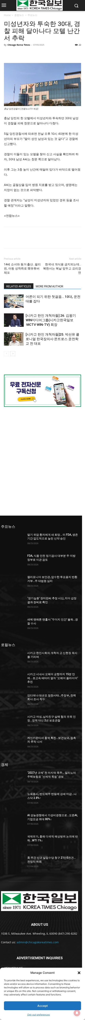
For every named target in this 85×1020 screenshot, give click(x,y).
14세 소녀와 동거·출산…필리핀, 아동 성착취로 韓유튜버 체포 (22, 268)
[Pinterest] (26, 54)
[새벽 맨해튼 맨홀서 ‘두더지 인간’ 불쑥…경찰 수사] (12, 626)
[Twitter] (17, 54)
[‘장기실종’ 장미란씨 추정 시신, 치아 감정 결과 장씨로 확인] (12, 604)
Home (7, 15)
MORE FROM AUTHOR (49, 286)
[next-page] (12, 353)
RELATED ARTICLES (18, 286)
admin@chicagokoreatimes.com (38, 942)
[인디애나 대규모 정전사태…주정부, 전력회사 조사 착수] (12, 702)
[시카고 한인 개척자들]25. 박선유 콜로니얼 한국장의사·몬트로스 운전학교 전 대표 (52, 338)
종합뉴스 (19, 15)
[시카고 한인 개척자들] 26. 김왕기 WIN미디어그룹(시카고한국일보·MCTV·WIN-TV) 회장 (51, 320)
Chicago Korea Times (19, 44)
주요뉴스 (32, 15)
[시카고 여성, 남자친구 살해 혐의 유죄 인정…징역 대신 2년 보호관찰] (12, 723)
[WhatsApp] (35, 54)
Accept (42, 1006)
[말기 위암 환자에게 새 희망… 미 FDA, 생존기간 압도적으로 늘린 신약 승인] (12, 541)
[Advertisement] (42, 460)
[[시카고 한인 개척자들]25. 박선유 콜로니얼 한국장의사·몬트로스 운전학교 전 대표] (14, 339)
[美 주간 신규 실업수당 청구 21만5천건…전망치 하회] (12, 864)
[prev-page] (6, 353)
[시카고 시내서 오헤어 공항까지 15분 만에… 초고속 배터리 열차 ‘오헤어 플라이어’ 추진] (12, 680)
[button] (79, 973)
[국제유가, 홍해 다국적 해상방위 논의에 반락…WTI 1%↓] (12, 843)
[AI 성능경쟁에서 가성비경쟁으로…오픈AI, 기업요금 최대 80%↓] (12, 821)
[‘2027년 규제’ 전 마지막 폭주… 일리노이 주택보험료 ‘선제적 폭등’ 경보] (12, 779)
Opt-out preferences (38, 1014)
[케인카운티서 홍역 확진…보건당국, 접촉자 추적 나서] (12, 744)
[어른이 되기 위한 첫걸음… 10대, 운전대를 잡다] (14, 301)
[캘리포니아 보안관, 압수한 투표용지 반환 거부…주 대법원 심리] (12, 583)
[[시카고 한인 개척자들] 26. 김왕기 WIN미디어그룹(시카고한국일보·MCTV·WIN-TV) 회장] (14, 320)
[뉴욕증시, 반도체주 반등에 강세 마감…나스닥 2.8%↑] (12, 800)
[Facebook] (8, 54)
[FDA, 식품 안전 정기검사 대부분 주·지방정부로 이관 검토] (12, 562)
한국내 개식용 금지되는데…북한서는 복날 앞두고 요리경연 (62, 268)
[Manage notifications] (77, 1013)
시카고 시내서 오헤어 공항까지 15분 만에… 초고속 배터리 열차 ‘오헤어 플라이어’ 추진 (52, 678)
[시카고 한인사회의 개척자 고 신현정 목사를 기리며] (12, 659)
